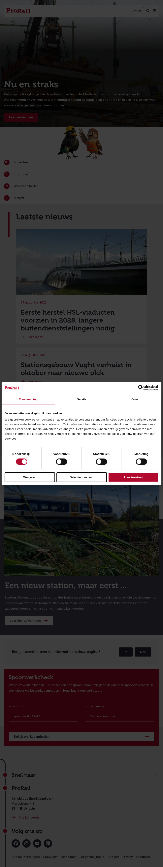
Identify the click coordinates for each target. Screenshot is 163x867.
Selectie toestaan (81, 477)
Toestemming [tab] (28, 399)
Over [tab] (134, 399)
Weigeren (29, 477)
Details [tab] (81, 399)
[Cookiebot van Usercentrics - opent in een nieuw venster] (141, 388)
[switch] (61, 461)
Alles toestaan (133, 477)
